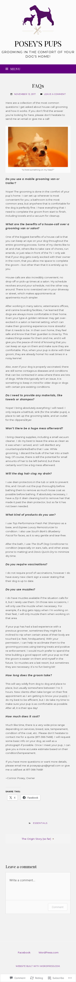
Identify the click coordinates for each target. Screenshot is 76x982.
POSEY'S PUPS (37, 43)
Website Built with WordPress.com (38, 966)
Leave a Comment (55, 94)
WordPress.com (48, 952)
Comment (57, 907)
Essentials (40, 823)
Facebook (24, 952)
